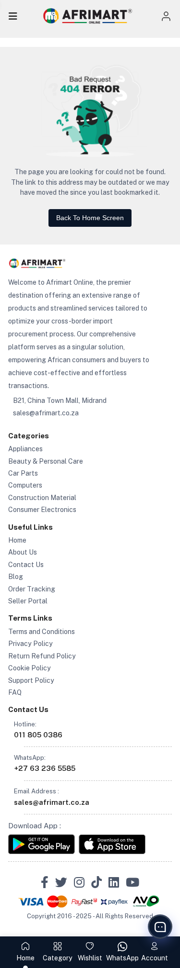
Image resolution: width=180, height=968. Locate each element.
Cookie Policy (29, 668)
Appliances (25, 449)
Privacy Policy (30, 643)
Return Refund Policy (42, 656)
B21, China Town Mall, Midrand (60, 400)
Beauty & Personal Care (45, 461)
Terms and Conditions (41, 631)
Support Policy (31, 680)
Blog (15, 576)
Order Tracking (31, 589)
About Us (22, 552)
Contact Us (26, 564)
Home (17, 540)
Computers (25, 485)
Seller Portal (28, 601)
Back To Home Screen (90, 218)
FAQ (15, 692)
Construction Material (42, 497)
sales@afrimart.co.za (46, 413)
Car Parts (23, 473)
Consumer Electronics (42, 509)
